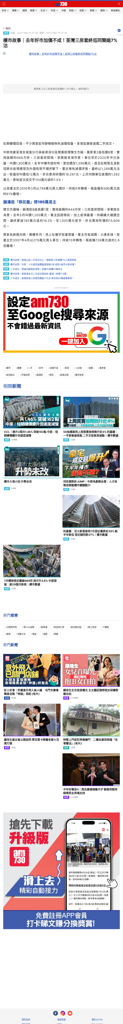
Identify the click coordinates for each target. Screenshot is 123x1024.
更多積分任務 (78, 993)
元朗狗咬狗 (11, 627)
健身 (34, 634)
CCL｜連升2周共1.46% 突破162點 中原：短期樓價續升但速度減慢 (31, 433)
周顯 (56, 634)
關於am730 (97, 1019)
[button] (4, 4)
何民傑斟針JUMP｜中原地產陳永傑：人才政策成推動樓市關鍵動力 (90, 483)
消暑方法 (21, 634)
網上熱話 (92, 627)
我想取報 (61, 1019)
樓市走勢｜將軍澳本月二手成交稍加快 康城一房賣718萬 (38, 273)
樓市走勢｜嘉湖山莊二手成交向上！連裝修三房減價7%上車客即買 (43, 259)
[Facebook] (55, 1013)
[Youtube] (70, 1013)
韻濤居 (40, 375)
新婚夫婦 (64, 375)
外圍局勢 (25, 375)
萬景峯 (102, 368)
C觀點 (106, 627)
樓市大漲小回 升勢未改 (18, 481)
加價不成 (54, 368)
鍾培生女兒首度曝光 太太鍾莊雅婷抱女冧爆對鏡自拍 (90, 692)
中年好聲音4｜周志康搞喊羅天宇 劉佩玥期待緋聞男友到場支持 (90, 791)
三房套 (79, 368)
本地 (7, 698)
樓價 (19, 368)
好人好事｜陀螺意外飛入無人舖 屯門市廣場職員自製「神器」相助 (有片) (31, 692)
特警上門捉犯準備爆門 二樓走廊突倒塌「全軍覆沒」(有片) (90, 741)
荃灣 (67, 368)
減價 (91, 368)
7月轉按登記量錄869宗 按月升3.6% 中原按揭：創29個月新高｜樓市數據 (30, 582)
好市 (41, 368)
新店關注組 (76, 627)
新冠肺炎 (10, 375)
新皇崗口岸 (59, 627)
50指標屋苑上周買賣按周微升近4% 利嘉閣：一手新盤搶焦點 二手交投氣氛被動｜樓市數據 (90, 433)
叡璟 (8, 634)
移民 (51, 375)
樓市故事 (79, 375)
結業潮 (44, 627)
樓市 (8, 368)
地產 (6, 33)
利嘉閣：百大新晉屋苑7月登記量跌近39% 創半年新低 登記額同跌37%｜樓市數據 (90, 533)
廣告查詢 (26, 1019)
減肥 (45, 634)
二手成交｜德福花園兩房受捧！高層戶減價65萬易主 (36, 269)
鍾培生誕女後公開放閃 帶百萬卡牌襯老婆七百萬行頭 (31, 741)
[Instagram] (62, 1013)
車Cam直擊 (29, 627)
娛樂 (66, 698)
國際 (66, 747)
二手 (30, 368)
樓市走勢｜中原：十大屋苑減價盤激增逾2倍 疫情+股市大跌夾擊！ (43, 264)
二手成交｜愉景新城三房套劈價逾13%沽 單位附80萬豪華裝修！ (42, 278)
